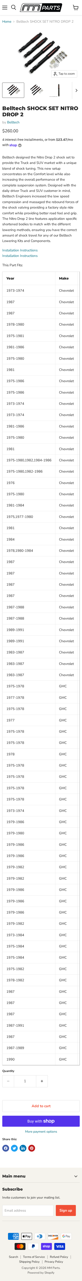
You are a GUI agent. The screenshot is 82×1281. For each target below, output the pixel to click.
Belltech (13, 122)
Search (13, 1257)
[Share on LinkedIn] (23, 1148)
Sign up (65, 1210)
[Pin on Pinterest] (31, 1148)
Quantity (8, 1071)
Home (6, 22)
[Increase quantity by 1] (42, 1081)
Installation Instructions (20, 250)
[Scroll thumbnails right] (75, 90)
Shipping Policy (29, 1262)
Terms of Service (34, 1257)
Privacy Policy (54, 1262)
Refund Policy (59, 1257)
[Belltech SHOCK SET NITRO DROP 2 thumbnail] (13, 90)
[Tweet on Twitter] (14, 1148)
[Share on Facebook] (5, 1148)
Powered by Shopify (41, 1273)
